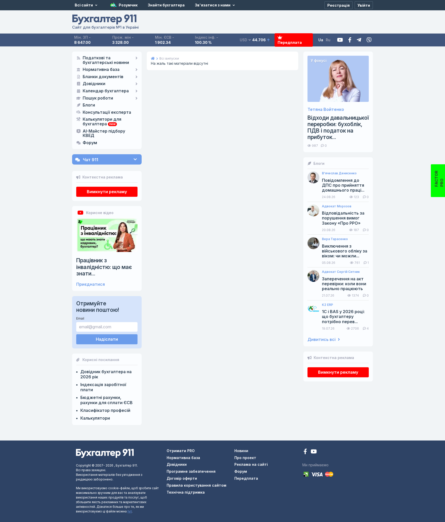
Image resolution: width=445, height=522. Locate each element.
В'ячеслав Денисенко (339, 173)
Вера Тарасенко (335, 239)
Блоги (89, 105)
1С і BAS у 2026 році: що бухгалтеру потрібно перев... (343, 316)
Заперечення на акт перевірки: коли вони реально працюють (344, 283)
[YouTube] (313, 452)
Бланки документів (103, 77)
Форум (90, 143)
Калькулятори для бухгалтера (102, 121)
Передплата (290, 42)
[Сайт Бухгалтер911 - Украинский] (105, 453)
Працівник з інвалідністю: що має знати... (104, 266)
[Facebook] (350, 40)
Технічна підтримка (186, 492)
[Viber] (369, 40)
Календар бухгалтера (106, 91)
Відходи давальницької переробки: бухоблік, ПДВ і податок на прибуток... (338, 128)
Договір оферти (182, 478)
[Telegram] (359, 40)
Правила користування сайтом (196, 485)
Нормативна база (101, 69)
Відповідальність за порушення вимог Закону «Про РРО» (343, 218)
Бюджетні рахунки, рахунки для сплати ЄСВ (106, 400)
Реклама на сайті (251, 464)
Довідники (94, 83)
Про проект (245, 457)
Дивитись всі (322, 339)
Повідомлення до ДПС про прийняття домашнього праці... (343, 185)
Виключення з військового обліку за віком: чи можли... (344, 251)
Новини (241, 450)
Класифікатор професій (105, 410)
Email (80, 318)
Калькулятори (95, 418)
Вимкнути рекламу (107, 191)
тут (129, 511)
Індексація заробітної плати (103, 387)
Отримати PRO (181, 450)
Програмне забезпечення (191, 471)
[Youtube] (340, 40)
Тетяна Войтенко (325, 109)
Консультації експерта (107, 112)
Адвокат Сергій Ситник (341, 272)
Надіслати (107, 339)
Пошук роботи (98, 98)
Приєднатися (90, 284)
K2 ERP (327, 305)
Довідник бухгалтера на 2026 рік (106, 374)
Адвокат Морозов (336, 206)
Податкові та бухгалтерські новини (106, 60)
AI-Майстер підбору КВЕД (104, 133)
